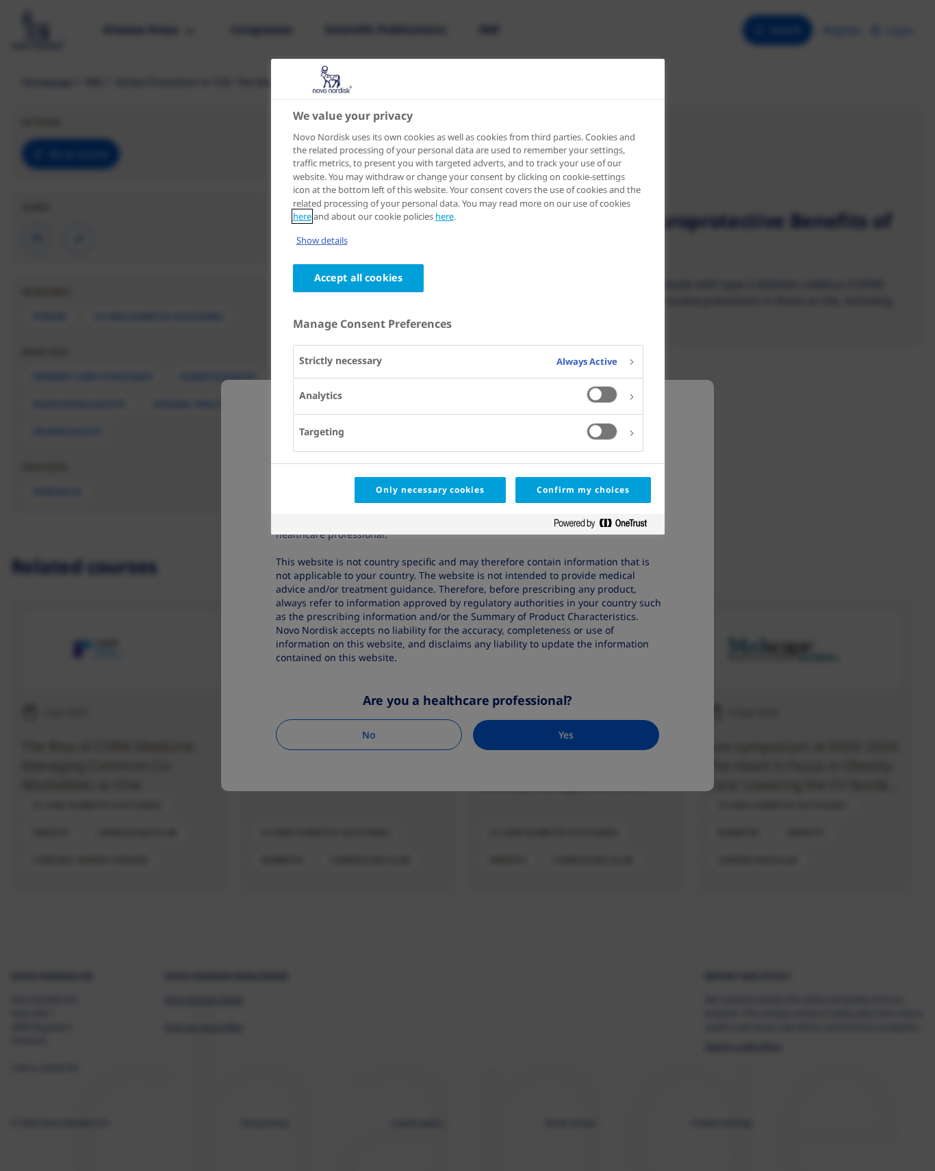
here (302, 216)
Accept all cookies (358, 277)
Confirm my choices (583, 490)
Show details (322, 240)
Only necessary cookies (430, 490)
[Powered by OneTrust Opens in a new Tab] (606, 526)
